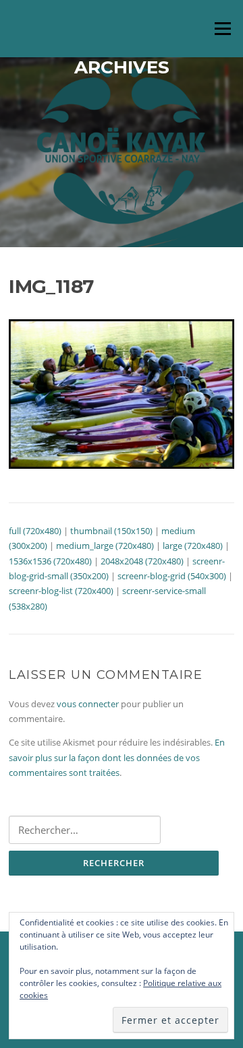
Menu (222, 28)
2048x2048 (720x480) (142, 561)
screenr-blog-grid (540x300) (171, 576)
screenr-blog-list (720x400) (61, 591)
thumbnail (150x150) (111, 531)
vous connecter (88, 704)
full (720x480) (35, 531)
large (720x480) (193, 545)
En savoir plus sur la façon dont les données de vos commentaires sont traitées (117, 757)
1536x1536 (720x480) (50, 561)
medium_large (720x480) (105, 545)
